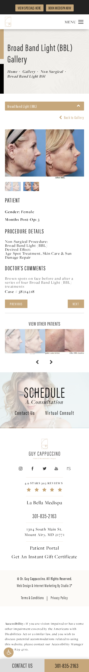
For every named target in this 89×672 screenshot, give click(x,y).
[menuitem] (20, 468)
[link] (44, 486)
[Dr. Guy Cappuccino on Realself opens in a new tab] (68, 468)
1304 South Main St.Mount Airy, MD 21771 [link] (44, 532)
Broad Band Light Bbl (26, 76)
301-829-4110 (18, 649)
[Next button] (51, 362)
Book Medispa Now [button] (59, 8)
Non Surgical (52, 71)
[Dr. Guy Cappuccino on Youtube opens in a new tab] (56, 468)
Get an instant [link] (44, 556)
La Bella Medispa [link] (44, 502)
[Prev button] (37, 362)
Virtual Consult (59, 413)
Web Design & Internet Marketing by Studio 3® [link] (44, 585)
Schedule (44, 394)
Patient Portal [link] (44, 547)
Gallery (29, 71)
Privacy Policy (59, 597)
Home (12, 71)
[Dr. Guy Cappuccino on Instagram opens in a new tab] (20, 468)
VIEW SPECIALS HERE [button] (29, 8)
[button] (9, 652)
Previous (16, 303)
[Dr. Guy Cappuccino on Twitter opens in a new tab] (44, 468)
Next (76, 303)
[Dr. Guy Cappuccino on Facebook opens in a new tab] (32, 468)
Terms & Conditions (32, 597)
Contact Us (25, 413)
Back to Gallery (73, 117)
